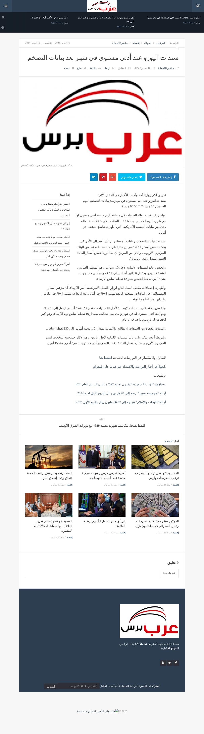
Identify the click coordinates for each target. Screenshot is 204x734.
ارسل (107, 68)
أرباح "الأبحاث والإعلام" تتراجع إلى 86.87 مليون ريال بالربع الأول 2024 (121, 402)
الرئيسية (174, 43)
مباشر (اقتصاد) (120, 43)
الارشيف (160, 43)
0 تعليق (122, 68)
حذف (67, 68)
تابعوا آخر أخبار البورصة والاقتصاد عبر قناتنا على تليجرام (129, 366)
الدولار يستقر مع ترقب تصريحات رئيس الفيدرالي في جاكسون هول (52, 239)
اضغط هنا (105, 357)
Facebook (169, 573)
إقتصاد (136, 43)
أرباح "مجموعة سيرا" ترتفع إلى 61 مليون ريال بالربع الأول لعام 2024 (121, 393)
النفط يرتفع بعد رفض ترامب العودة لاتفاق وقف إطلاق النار (51, 253)
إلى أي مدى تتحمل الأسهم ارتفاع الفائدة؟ (52, 226)
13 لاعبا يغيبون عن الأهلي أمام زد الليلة (49, 17)
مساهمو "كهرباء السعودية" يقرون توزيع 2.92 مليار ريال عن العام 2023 (120, 384)
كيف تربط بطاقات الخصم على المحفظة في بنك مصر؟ (173, 17)
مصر (66, 23)
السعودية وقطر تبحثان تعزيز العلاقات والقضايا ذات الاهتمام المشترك (54, 209)
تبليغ (79, 68)
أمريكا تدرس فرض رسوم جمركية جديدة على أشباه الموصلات (52, 267)
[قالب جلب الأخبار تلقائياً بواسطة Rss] (98, 711)
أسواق (147, 43)
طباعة (93, 68)
